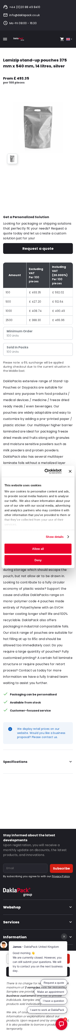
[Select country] (69, 39)
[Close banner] (70, 471)
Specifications (15, 761)
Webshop (12, 907)
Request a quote (38, 248)
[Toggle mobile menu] (5, 39)
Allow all (38, 548)
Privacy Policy (61, 876)
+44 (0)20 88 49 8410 (24, 7)
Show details (55, 536)
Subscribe (61, 868)
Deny (38, 560)
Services (11, 922)
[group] (12, 159)
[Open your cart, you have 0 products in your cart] (62, 39)
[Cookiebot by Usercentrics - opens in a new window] (46, 471)
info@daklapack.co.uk (24, 15)
